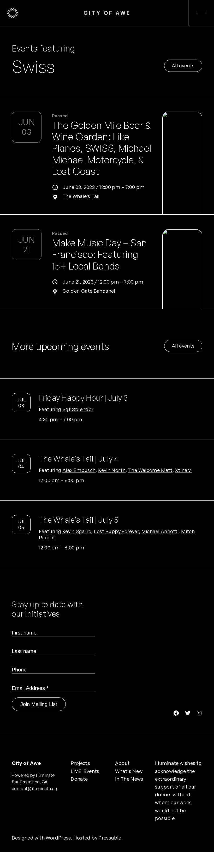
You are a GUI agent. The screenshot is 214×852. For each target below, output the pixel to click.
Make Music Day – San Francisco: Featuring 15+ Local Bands (99, 254)
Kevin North (112, 470)
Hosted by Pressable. (98, 838)
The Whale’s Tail (80, 196)
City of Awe (107, 13)
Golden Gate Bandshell (89, 291)
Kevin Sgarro (77, 531)
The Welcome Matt (150, 470)
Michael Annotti (160, 531)
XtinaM (183, 470)
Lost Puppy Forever (116, 531)
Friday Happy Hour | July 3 (83, 397)
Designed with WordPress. (42, 838)
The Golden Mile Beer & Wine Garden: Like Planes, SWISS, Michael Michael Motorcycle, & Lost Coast (101, 148)
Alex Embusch (79, 470)
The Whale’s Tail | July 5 (78, 519)
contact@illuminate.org (35, 788)
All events (183, 65)
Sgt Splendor (78, 409)
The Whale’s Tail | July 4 (78, 458)
